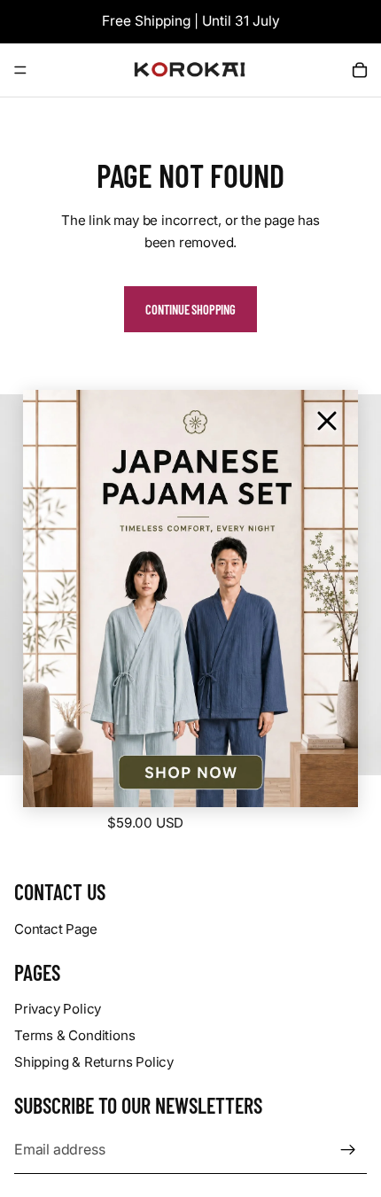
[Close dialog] (326, 420)
